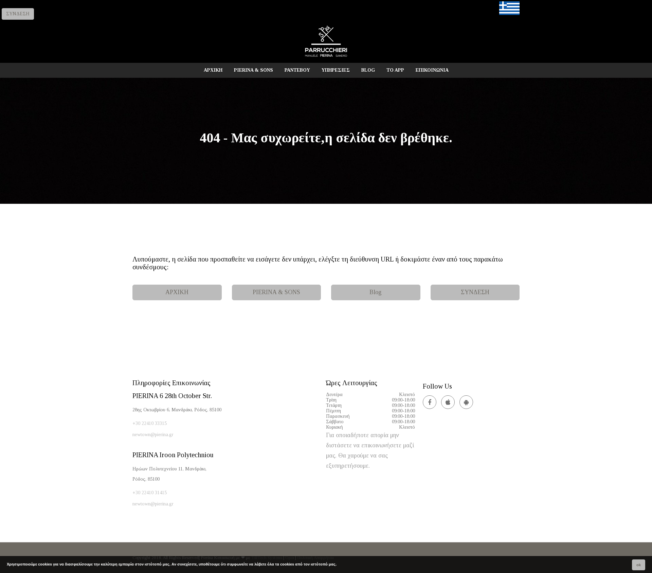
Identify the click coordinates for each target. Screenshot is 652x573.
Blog (375, 292)
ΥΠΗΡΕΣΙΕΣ (336, 70)
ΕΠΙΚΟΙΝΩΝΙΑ (432, 70)
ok (638, 565)
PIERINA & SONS (253, 70)
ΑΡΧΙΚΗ (213, 70)
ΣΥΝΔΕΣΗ (18, 13)
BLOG (368, 70)
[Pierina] (326, 56)
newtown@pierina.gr (153, 434)
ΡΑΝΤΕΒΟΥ (297, 70)
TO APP (395, 70)
